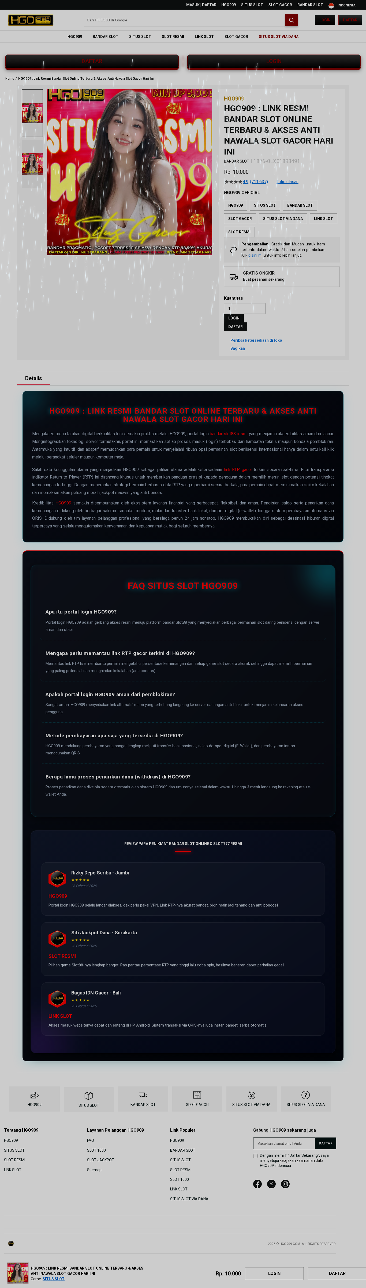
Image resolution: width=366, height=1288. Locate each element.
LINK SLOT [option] (323, 219)
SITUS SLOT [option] (265, 205)
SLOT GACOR (280, 5)
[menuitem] (75, 37)
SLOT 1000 (96, 1150)
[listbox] (282, 218)
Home (9, 78)
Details (33, 378)
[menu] (183, 37)
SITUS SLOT (252, 5)
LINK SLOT (12, 1169)
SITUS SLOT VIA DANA (251, 1104)
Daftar (350, 20)
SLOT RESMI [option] (239, 232)
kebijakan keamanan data (301, 1160)
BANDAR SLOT (310, 5)
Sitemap (94, 1169)
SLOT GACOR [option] (240, 219)
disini (252, 255)
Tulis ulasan (287, 182)
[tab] (33, 378)
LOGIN (274, 61)
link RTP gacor (238, 469)
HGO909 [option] (235, 205)
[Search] (291, 20)
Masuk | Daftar (201, 5)
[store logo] (31, 20)
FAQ (90, 1140)
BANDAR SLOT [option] (300, 205)
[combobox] (191, 20)
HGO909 (228, 5)
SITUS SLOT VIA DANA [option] (283, 219)
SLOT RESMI (14, 1160)
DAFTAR (92, 61)
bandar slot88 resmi (229, 433)
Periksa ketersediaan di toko (256, 340)
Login (325, 20)
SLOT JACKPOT (100, 1160)
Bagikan (237, 348)
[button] (32, 113)
